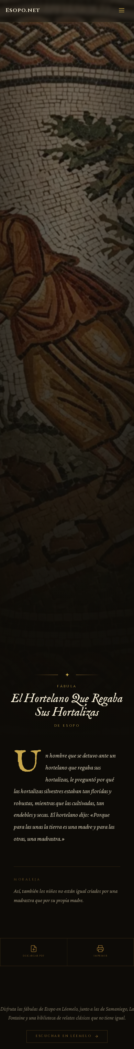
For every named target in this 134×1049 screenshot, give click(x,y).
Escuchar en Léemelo (64, 1036)
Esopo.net (22, 10)
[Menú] (122, 9)
